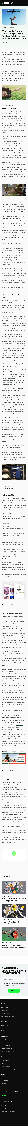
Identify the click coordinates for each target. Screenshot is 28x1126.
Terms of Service (5, 1108)
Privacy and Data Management (10, 1069)
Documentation (5, 1060)
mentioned (22, 336)
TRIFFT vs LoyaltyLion (7, 1051)
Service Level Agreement (8, 1111)
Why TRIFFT (4, 1081)
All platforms (4, 1040)
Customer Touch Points (7, 1016)
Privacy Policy (12, 985)
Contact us (4, 1083)
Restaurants (4, 1031)
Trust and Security (6, 1066)
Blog (2, 1063)
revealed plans (10, 273)
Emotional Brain (5, 1007)
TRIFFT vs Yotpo (5, 1045)
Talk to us (12, 842)
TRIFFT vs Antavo (6, 1042)
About (3, 1078)
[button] (25, 3)
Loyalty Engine (5, 1010)
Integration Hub (5, 1013)
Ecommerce (4, 1025)
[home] (7, 3)
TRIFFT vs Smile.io (6, 1048)
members (7, 683)
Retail (3, 1028)
